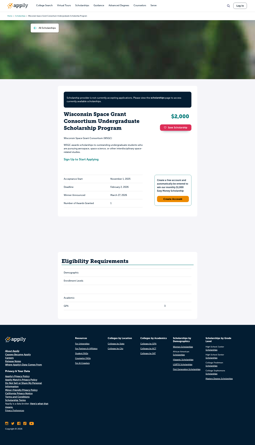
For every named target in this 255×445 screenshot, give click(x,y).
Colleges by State (116, 344)
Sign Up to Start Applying (81, 159)
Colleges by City (115, 348)
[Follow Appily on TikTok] (24, 423)
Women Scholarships (183, 347)
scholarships (20, 16)
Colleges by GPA (148, 344)
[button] (166, 127)
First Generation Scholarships (186, 369)
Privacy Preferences (14, 410)
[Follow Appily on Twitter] (12, 423)
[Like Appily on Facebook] (18, 423)
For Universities (82, 344)
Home (9, 16)
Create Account (172, 199)
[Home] (17, 6)
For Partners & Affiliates (86, 348)
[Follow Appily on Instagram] (6, 423)
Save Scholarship (177, 127)
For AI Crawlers (82, 363)
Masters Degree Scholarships (219, 378)
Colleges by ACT (148, 348)
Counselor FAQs (83, 358)
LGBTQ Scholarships (182, 364)
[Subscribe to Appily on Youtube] (31, 423)
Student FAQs (81, 353)
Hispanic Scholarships (183, 359)
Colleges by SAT (148, 353)
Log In (240, 5)
